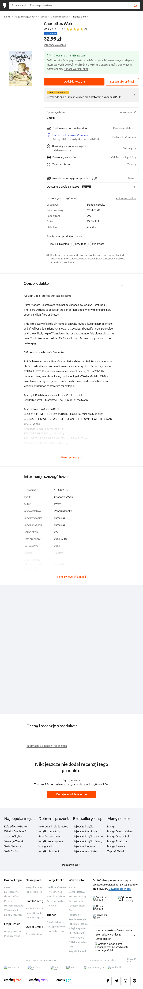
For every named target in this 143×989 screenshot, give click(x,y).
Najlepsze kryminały (85, 831)
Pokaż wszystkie (126, 198)
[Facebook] (108, 981)
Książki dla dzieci (49, 851)
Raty (71, 947)
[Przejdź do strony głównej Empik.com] (4, 5)
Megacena (51, 34)
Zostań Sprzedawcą (36, 913)
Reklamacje (75, 915)
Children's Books (59, 17)
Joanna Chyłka (13, 836)
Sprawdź (59, 564)
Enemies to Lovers (50, 836)
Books (44, 17)
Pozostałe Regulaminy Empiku (84, 924)
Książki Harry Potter (16, 826)
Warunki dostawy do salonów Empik (87, 901)
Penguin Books (96, 204)
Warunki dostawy (77, 896)
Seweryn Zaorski (14, 841)
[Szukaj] (135, 5)
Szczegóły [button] (129, 148)
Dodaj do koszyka (74, 81)
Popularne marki (34, 892)
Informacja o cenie (55, 45)
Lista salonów (11, 896)
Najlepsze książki (83, 826)
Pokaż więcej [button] (70, 864)
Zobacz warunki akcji (76, 69)
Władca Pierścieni (15, 831)
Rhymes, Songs (80, 17)
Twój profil (52, 906)
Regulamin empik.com (80, 919)
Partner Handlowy (13, 906)
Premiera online (12, 936)
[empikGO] (64, 980)
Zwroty (72, 910)
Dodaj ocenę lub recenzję (71, 794)
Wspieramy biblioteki (14, 910)
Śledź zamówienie (56, 887)
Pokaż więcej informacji (71, 577)
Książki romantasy (49, 831)
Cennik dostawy (77, 892)
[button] (20, 68)
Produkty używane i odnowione (42, 934)
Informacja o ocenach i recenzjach (47, 746)
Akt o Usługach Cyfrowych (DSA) (86, 933)
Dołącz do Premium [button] (124, 137)
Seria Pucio (11, 851)
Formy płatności (77, 906)
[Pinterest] (134, 981)
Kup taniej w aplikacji (122, 81)
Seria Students (12, 846)
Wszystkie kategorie (36, 887)
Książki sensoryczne (51, 841)
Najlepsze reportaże (85, 851)
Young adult (45, 846)
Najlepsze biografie (84, 846)
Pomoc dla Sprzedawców (38, 918)
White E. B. (50, 29)
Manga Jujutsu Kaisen (120, 831)
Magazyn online (12, 931)
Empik (7, 17)
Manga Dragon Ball (118, 836)
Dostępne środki (55, 901)
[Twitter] (117, 981)
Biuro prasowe (11, 892)
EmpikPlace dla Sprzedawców (41, 909)
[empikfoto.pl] (12, 980)
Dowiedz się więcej (119, 889)
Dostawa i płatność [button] (124, 128)
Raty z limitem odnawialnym (83, 951)
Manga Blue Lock (117, 841)
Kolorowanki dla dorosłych (54, 826)
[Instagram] (125, 981)
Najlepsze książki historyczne (90, 841)
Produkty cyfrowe (56, 896)
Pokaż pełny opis (71, 457)
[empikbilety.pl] (38, 980)
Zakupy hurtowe (55, 931)
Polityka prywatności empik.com (85, 928)
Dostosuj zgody (76, 938)
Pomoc (72, 887)
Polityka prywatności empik (82, 942)
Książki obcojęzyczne (25, 17)
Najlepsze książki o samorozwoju (92, 836)
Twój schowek (54, 892)
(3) (86, 29)
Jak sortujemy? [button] (127, 112)
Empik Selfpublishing (14, 915)
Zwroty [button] (131, 164)
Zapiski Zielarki (116, 851)
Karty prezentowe (56, 927)
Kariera (8, 901)
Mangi (111, 826)
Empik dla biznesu (56, 922)
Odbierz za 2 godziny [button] (123, 157)
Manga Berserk (116, 846)
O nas (7, 887)
